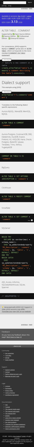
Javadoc (7, 416)
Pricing (4, 6)
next (30, 8)
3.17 (23, 18)
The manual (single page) (12, 409)
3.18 (18, 18)
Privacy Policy (9, 390)
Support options (10, 370)
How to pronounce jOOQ (12, 429)
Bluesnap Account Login (12, 376)
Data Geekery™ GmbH (19, 436)
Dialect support (16, 82)
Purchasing (8, 388)
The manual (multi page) (12, 411)
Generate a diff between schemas (15, 426)
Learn (30, 2)
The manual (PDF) (10, 413)
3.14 (7, 22)
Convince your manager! (12, 420)
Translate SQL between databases (15, 424)
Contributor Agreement (12, 395)
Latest (29, 16)
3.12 (20, 22)
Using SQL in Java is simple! (13, 418)
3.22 (23, 16)
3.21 (3, 18)
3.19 (13, 18)
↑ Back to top (17, 346)
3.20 (8, 18)
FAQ (6, 405)
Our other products (10, 422)
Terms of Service (10, 393)
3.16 (27, 18)
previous (24, 8)
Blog (9, 6)
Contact (7, 372)
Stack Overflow (9, 360)
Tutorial (7, 407)
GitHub (7, 358)
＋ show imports (6, 60)
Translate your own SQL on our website (16, 311)
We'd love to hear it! (14, 337)
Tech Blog (8, 355)
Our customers (9, 353)
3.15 (3, 22)
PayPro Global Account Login (13, 374)
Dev (19, 16)
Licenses (7, 386)
